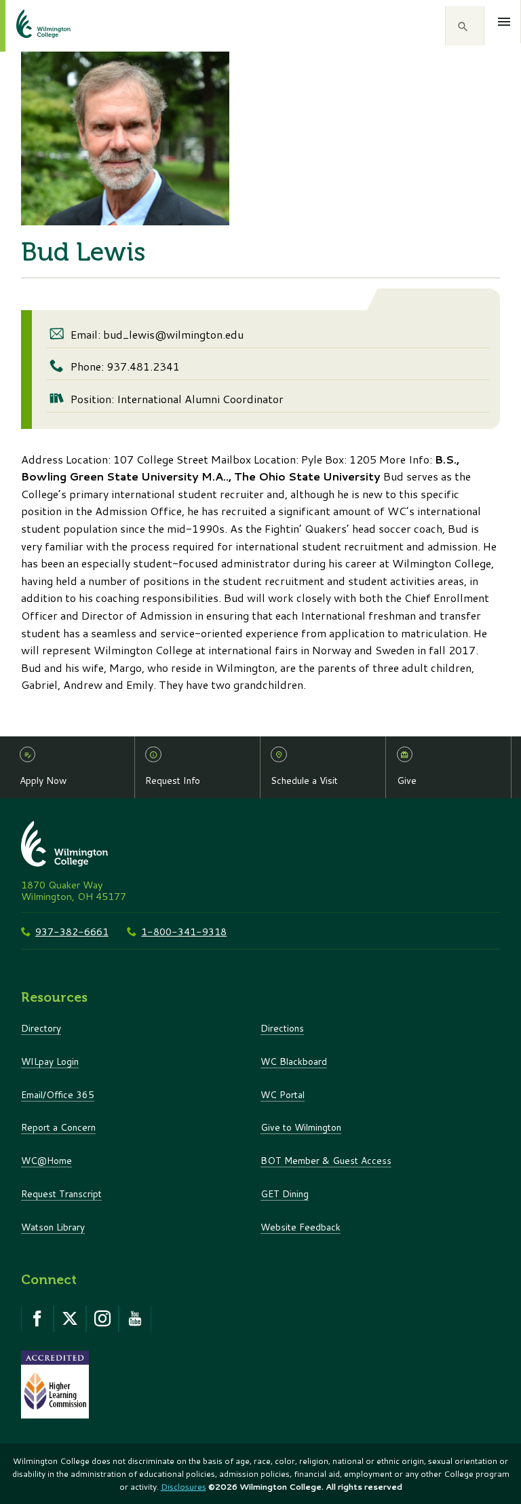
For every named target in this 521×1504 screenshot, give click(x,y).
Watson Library (53, 1226)
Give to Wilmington (300, 1127)
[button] (464, 25)
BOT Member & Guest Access (325, 1160)
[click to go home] (27, 26)
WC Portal (282, 1094)
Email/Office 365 (57, 1094)
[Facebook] (37, 1319)
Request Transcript (61, 1193)
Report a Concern (58, 1127)
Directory (41, 1027)
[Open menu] (504, 21)
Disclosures (183, 1486)
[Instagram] (102, 1319)
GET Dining (284, 1193)
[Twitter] (70, 1319)
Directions (282, 1027)
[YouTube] (135, 1319)
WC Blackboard (293, 1061)
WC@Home (46, 1160)
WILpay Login (50, 1061)
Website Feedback (300, 1226)
